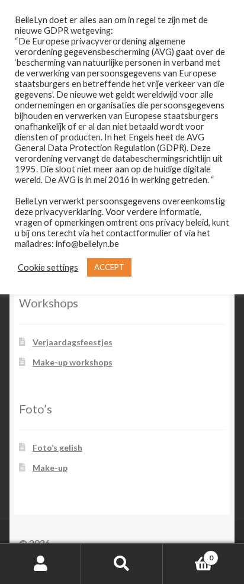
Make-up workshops (73, 362)
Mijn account (40, 564)
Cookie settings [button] (48, 267)
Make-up (50, 468)
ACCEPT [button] (109, 267)
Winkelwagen (188, 554)
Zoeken (121, 564)
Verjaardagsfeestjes (73, 342)
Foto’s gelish (57, 447)
